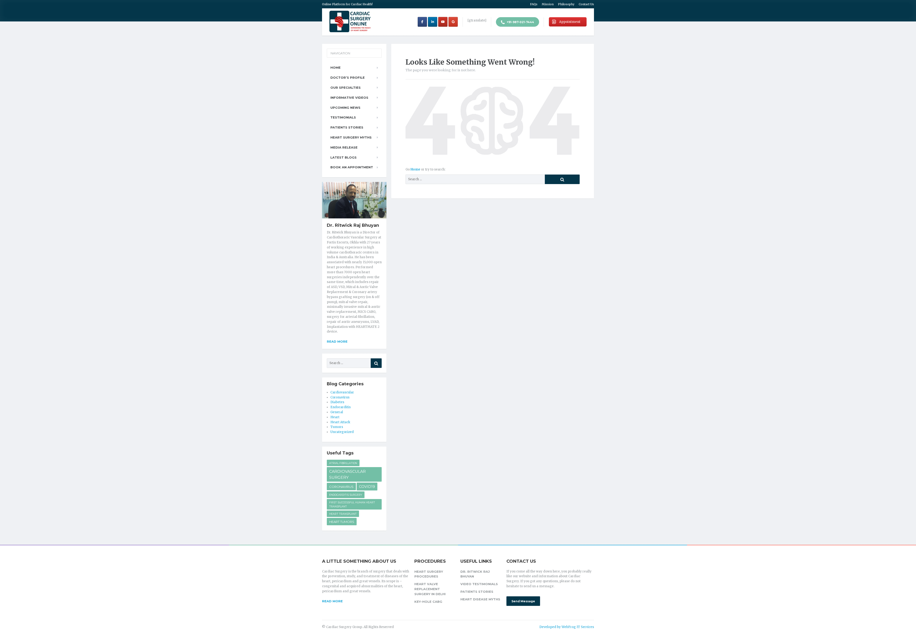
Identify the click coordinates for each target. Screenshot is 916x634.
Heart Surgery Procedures (428, 574)
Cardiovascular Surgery (347, 474)
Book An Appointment (351, 167)
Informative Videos (349, 97)
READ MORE (332, 601)
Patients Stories (346, 127)
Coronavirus (339, 397)
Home (416, 169)
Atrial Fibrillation (343, 463)
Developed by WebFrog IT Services (566, 627)
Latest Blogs (343, 157)
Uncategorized (342, 432)
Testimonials (343, 117)
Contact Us (586, 4)
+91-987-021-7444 (520, 22)
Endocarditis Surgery (345, 494)
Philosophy (566, 4)
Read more (337, 341)
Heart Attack (340, 422)
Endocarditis (340, 407)
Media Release (344, 147)
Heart (334, 417)
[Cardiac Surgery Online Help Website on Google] (453, 22)
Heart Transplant (343, 513)
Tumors (336, 427)
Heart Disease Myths (480, 599)
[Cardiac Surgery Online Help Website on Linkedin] (432, 22)
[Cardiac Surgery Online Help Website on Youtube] (443, 22)
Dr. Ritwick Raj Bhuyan (475, 574)
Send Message (523, 601)
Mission (548, 4)
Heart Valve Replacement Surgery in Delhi (430, 589)
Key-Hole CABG (428, 601)
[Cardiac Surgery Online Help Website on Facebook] (422, 22)
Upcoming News (345, 107)
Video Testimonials (479, 584)
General (336, 412)
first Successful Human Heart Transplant (352, 504)
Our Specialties (345, 87)
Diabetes (337, 402)
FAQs (533, 4)
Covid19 (367, 487)
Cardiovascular (342, 392)
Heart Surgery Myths (351, 137)
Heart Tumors (341, 522)
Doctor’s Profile (347, 77)
